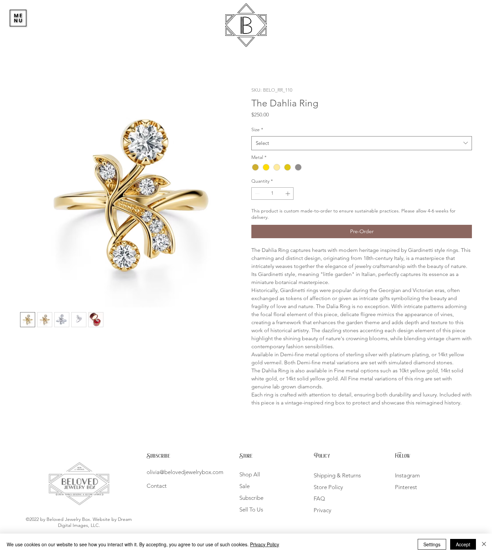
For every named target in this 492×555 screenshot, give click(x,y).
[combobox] (361, 143)
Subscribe (158, 456)
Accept (463, 544)
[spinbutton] (272, 193)
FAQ (319, 498)
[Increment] (288, 193)
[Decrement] (256, 193)
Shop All (249, 474)
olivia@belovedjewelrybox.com (185, 472)
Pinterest (406, 487)
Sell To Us (251, 509)
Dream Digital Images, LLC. (95, 522)
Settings (431, 544)
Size (257, 129)
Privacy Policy (264, 544)
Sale (244, 486)
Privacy (322, 510)
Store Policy (330, 487)
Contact (157, 485)
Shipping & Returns (337, 475)
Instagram (407, 475)
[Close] (484, 544)
